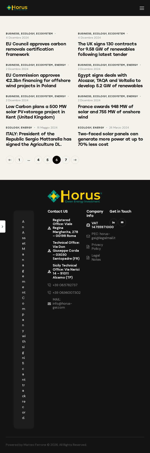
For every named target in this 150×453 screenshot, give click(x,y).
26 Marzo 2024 (119, 127)
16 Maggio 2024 (47, 127)
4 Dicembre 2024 (17, 37)
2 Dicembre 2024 (17, 69)
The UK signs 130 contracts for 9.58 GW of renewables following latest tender (107, 49)
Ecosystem (44, 33)
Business (12, 33)
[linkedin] (113, 222)
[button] (142, 8)
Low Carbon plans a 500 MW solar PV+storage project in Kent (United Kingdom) (36, 112)
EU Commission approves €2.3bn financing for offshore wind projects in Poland (38, 80)
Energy (60, 64)
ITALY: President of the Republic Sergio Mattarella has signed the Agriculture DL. (38, 139)
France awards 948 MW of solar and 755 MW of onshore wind (109, 112)
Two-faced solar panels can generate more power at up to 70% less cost (110, 139)
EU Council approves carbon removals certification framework (36, 49)
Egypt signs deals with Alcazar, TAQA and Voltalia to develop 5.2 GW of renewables (110, 80)
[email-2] (122, 222)
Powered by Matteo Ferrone (26, 445)
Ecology (27, 33)
